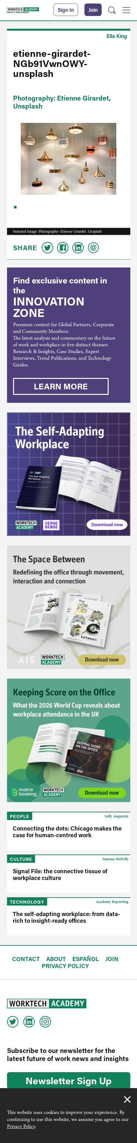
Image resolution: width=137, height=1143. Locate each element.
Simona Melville (115, 858)
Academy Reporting (112, 901)
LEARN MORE (61, 386)
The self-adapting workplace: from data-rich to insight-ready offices (66, 917)
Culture (21, 859)
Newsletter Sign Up (68, 1080)
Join (93, 9)
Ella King (116, 36)
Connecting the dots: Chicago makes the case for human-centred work (67, 831)
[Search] (112, 10)
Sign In (66, 9)
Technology (27, 902)
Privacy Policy (21, 1126)
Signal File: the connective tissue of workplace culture (60, 874)
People (19, 816)
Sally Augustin (116, 816)
